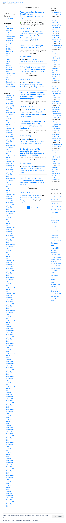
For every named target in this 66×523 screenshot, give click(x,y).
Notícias (53, 286)
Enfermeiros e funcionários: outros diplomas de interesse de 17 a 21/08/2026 (56, 58)
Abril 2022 (9, 236)
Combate (41, 34)
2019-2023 (38, 32)
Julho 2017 (9, 394)
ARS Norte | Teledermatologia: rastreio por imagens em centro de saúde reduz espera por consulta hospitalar (32, 95)
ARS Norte (34, 110)
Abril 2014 (9, 500)
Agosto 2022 (10, 227)
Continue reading (26, 28)
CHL (39, 139)
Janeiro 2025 (10, 145)
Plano (32, 36)
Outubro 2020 (10, 287)
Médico (53, 282)
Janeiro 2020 (10, 310)
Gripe (36, 59)
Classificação (54, 235)
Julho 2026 (9, 98)
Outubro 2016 (10, 419)
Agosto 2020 (10, 293)
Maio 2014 (9, 498)
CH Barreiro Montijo (26, 168)
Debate (38, 198)
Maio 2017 (9, 399)
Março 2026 (10, 106)
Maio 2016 (9, 432)
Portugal (52, 289)
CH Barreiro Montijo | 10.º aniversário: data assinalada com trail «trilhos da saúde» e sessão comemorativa (32, 152)
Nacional (26, 36)
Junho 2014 (10, 496)
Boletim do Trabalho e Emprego (9, 41)
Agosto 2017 (10, 392)
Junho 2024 (10, 166)
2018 (54, 220)
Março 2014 (10, 502)
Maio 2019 (9, 333)
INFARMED (54, 263)
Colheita (38, 83)
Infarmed (9, 69)
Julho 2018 (9, 361)
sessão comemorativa (27, 170)
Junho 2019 (10, 331)
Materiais (54, 275)
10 (60, 200)
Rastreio (28, 114)
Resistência (34, 40)
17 (60, 203)
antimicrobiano (32, 34)
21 (52, 206)
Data (40, 168)
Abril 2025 (9, 137)
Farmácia (59, 257)
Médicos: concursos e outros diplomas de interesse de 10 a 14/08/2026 (56, 173)
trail (36, 170)
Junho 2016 (10, 430)
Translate (10, 18)
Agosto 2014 (10, 491)
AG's (7, 34)
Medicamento (54, 277)
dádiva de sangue (31, 85)
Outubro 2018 (10, 353)
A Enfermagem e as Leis (13, 2)
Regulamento (55, 291)
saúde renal (23, 143)
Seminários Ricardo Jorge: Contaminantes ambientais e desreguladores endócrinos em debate (33, 181)
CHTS (33, 83)
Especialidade (24, 141)
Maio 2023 (9, 201)
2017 (52, 220)
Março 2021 (10, 271)
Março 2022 (10, 238)
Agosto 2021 (10, 260)
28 (52, 209)
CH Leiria (34, 139)
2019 (28, 59)
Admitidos (54, 222)
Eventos (8, 65)
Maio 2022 (9, 234)
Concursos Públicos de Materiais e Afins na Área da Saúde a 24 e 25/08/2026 (56, 25)
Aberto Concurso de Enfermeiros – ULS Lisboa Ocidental (56, 126)
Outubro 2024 (10, 155)
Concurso (56, 240)
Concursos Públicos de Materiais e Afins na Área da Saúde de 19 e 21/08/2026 (56, 91)
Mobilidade (54, 280)
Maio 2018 (9, 366)
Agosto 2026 (10, 95)
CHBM (36, 168)
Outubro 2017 (10, 386)
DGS (7, 55)
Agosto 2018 (10, 359)
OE (7, 78)
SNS (52, 296)
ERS (7, 63)
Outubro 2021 (10, 254)
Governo (59, 259)
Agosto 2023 (10, 194)
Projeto (56, 289)
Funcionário (53, 259)
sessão (41, 87)
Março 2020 (10, 304)
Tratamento (37, 143)
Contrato (53, 248)
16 (57, 203)
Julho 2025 (9, 131)
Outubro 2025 (10, 122)
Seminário (27, 202)
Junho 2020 (10, 298)
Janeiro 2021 (10, 277)
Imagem (22, 114)
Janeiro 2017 (10, 409)
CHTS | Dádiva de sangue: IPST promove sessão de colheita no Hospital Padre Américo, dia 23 (32, 69)
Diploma (53, 250)
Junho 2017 (9, 397)
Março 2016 (10, 436)
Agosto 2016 (10, 425)
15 (55, 203)
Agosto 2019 (10, 326)
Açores (52, 233)
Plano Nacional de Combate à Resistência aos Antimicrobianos (33, 38)
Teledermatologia (25, 116)
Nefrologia (33, 141)
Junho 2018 (10, 364)
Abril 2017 (9, 401)
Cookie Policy (35, 520)
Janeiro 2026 (10, 112)
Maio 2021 (9, 267)
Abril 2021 (9, 269)
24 (60, 206)
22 (55, 206)
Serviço (30, 143)
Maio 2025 (9, 135)
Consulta (27, 112)
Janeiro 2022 (10, 244)
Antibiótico (23, 34)
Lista (58, 266)
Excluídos (54, 257)
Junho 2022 (10, 232)
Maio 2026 (9, 102)
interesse (53, 266)
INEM (56, 261)
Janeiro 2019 (10, 343)
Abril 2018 (9, 368)
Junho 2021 (10, 265)
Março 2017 (10, 403)
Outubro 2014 (10, 485)
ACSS (8, 32)
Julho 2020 (9, 296)
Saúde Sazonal (38, 61)
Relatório (53, 293)
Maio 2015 (9, 465)
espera (33, 112)
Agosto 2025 (10, 128)
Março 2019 (10, 337)
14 (52, 203)
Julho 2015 (9, 460)
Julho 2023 (9, 197)
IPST (31, 87)
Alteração (53, 224)
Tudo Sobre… (10, 86)
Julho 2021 (9, 263)
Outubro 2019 (10, 320)
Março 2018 (10, 370)
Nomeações (55, 284)
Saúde (58, 293)
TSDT (58, 296)
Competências (54, 237)
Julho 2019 (9, 329)
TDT (54, 296)
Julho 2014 (9, 493)
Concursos (9, 51)
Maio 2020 (9, 300)
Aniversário (41, 166)
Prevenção (40, 141)
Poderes (58, 286)
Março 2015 (10, 469)
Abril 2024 (9, 170)
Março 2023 (10, 205)
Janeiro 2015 (10, 475)
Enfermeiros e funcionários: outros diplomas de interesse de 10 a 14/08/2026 (56, 157)
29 (55, 209)
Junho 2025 (10, 133)
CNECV (8, 49)
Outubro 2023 (10, 188)
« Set (52, 212)
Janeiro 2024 (10, 178)
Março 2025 (10, 139)
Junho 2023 (10, 199)
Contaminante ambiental (28, 198)
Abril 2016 (9, 434)
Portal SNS (9, 84)
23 (58, 206)
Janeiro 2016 (10, 442)
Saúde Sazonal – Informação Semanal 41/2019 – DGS (31, 47)
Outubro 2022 (10, 221)
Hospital (39, 112)
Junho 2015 (10, 463)
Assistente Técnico (55, 231)
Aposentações (10, 36)
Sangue (36, 87)
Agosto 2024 (10, 161)
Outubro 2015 (10, 452)
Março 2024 (10, 172)
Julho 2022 (9, 230)
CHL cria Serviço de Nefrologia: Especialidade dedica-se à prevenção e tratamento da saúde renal (32, 125)
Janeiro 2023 (10, 211)
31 (60, 209)
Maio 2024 (9, 168)
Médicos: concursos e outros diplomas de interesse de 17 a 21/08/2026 (56, 74)
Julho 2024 (9, 164)
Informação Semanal (26, 61)
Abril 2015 (9, 467)
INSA (7, 72)
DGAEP (8, 53)
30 (58, 209)
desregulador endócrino (27, 200)
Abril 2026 (9, 104)
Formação (9, 67)
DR (7, 57)
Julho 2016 (9, 427)
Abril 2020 (9, 302)
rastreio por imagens (38, 114)
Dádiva (22, 85)
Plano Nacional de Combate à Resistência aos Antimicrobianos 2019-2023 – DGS (32, 15)
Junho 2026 (10, 100)
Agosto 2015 (10, 458)
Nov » (57, 212)
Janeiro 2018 (10, 376)
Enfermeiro (55, 255)
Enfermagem (54, 252)
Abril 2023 (9, 203)
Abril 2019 (9, 335)
